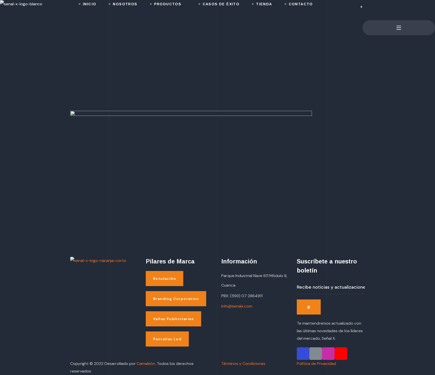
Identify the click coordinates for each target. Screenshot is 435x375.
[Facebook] (303, 353)
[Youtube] (341, 353)
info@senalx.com (236, 306)
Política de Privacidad (316, 363)
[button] (364, 10)
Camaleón (146, 363)
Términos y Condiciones (243, 363)
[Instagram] (328, 353)
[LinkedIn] (315, 353)
